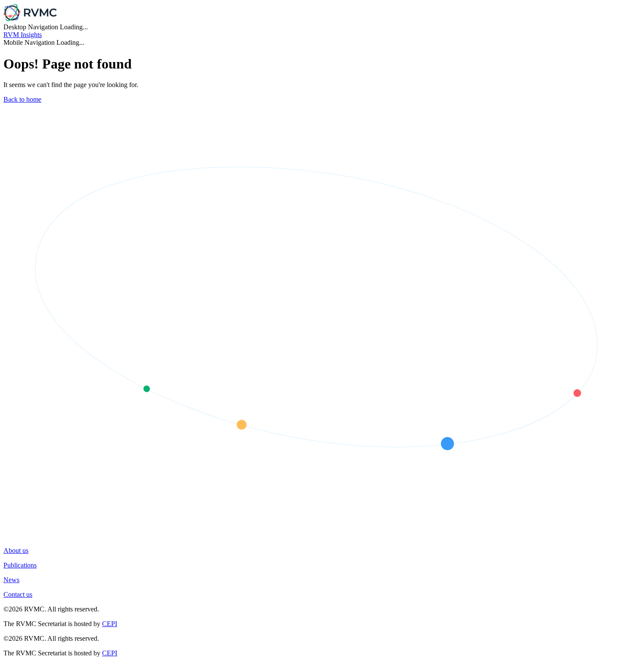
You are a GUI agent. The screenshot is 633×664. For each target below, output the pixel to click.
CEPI (109, 623)
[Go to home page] (30, 19)
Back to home (22, 99)
